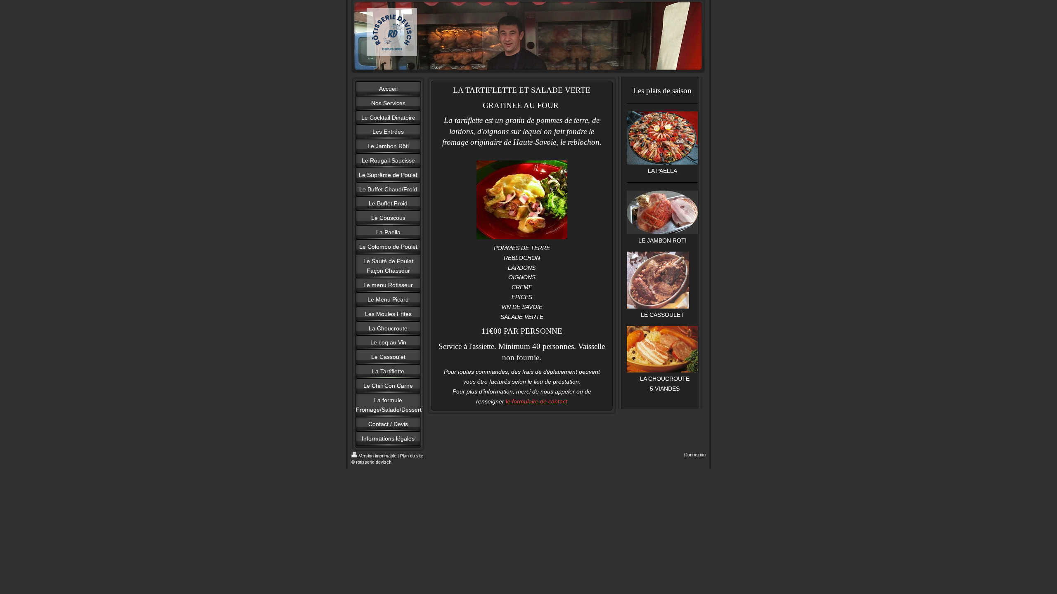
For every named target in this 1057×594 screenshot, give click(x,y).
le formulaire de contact (536, 401)
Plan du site (411, 455)
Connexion (695, 454)
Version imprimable (377, 455)
